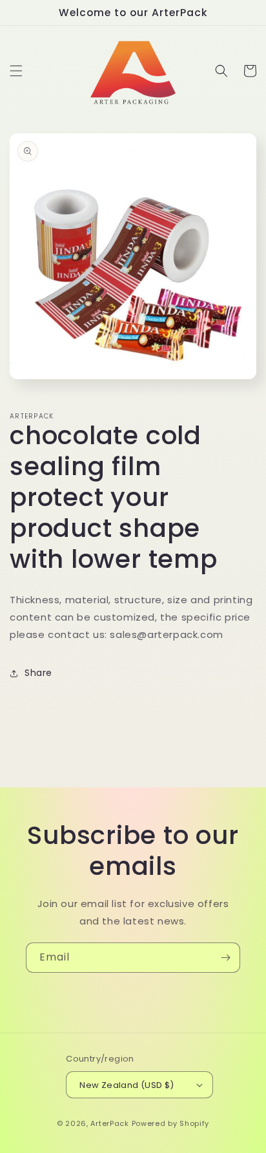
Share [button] (38, 672)
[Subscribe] (225, 957)
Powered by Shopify (171, 1123)
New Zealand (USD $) (126, 1085)
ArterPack (109, 1123)
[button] (16, 71)
